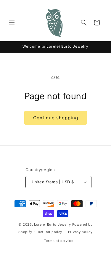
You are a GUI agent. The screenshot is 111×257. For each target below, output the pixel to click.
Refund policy (50, 232)
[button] (11, 22)
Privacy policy (80, 232)
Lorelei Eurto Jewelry (52, 224)
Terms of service (58, 241)
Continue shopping (55, 118)
